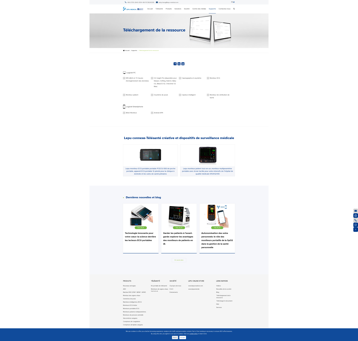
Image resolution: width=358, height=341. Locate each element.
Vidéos (218, 285)
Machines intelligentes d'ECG (132, 302)
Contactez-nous (224, 9)
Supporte (212, 9)
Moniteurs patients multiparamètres (134, 311)
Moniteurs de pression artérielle (133, 315)
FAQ (217, 304)
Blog (217, 292)
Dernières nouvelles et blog (143, 197)
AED (124, 289)
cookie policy (193, 333)
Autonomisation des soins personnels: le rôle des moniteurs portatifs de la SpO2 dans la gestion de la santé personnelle (217, 240)
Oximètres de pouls (129, 299)
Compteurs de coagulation (131, 321)
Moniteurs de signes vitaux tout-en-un (159, 290)
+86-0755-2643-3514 (134, 2)
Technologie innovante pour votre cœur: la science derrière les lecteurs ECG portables (140, 237)
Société (187, 9)
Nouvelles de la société (223, 289)
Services (219, 307)
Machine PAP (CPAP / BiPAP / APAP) (134, 292)
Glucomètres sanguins (130, 318)
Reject (175, 337)
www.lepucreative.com (195, 285)
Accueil (150, 9)
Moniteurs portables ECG (131, 308)
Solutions (178, 9)
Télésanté (159, 9)
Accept (182, 337)
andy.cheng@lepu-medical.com (168, 2)
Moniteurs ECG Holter (130, 305)
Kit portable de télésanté (159, 285)
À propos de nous (175, 285)
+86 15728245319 (148, 2)
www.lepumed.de (193, 289)
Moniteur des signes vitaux (131, 295)
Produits (169, 9)
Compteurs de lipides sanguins (133, 324)
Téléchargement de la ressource (149, 50)
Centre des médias (199, 9)
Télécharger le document (224, 301)
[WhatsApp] (355, 215)
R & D (171, 289)
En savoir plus (179, 260)
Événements (174, 292)
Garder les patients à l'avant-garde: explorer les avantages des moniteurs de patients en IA (178, 238)
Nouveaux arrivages (129, 285)
